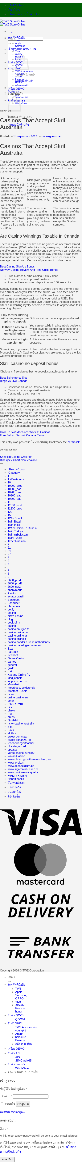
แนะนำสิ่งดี (15, 791)
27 (9, 554)
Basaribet (13, 603)
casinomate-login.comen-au (25, 645)
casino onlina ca (18, 632)
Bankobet (13, 599)
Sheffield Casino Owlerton (16, 456)
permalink (74, 442)
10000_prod (15, 485)
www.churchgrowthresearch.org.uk (29, 759)
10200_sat (14, 495)
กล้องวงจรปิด (22, 85)
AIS (17, 95)
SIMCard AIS (21, 97)
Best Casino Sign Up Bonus (17, 266)
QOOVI (20, 1019)
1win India (14, 524)
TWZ (17, 40)
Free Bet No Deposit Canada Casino (22, 435)
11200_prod (15, 508)
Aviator (12, 593)
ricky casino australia (21, 723)
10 (9, 482)
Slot (10, 726)
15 (9, 515)
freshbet (13, 655)
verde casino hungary (21, 752)
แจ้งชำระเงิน (15, 5)
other (11, 700)
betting (12, 612)
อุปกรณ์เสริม (15, 1023)
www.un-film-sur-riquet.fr (23, 772)
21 (9, 547)
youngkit (19, 74)
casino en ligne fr (18, 629)
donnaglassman (51, 136)
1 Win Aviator (16, 479)
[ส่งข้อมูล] (9, 43)
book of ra (14, 622)
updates (13, 749)
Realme (20, 1008)
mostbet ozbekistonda (21, 687)
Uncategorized (17, 746)
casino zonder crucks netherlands (29, 642)
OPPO (18, 48)
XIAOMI (19, 54)
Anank (18, 76)
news (11, 694)
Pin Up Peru (15, 704)
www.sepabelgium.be (21, 765)
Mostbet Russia (17, 690)
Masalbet (13, 684)
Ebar (11, 648)
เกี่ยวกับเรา (15, 9)
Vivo (17, 51)
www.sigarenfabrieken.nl (23, 769)
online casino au (18, 697)
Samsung (20, 46)
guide (11, 668)
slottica (12, 733)
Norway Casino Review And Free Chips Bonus (29, 269)
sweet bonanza (17, 736)
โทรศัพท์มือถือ (16, 37)
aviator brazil (15, 596)
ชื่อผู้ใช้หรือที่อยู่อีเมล (13, 1088)
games (12, 661)
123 (10, 511)
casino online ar (17, 635)
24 (9, 550)
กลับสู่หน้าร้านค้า (24, 81)
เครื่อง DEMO (16, 88)
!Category (14, 472)
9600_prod (14, 580)
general (12, 664)
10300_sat (14, 498)
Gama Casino (16, 658)
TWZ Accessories (24, 71)
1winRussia (15, 537)
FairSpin (13, 651)
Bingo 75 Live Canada (13, 380)
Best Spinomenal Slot (13, 377)
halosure (19, 79)
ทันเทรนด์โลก (16, 782)
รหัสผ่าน (6, 1096)
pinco (11, 707)
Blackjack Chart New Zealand (18, 460)
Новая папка (16, 778)
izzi (10, 671)
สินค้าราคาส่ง (16, 1064)
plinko (11, 710)
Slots (11, 730)
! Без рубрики (16, 469)
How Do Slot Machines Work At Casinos (25, 432)
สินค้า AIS (14, 92)
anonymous (15, 590)
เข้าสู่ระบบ (23, 1104)
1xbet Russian (17, 541)
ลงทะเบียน (7, 1159)
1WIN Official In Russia (22, 528)
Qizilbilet (13, 720)
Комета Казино (17, 775)
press (11, 717)
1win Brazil (14, 521)
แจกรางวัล (14, 787)
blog (10, 619)
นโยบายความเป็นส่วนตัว (23, 14)
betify (11, 609)
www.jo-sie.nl (16, 762)
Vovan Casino (16, 756)
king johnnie (15, 677)
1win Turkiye (15, 531)
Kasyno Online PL (19, 674)
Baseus (19, 82)
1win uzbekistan (18, 534)
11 (9, 502)
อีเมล (4, 1128)
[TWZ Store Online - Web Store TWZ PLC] (12, 23)
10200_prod (15, 492)
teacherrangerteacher (21, 743)
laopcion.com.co (18, 681)
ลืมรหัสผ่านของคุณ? (12, 1112)
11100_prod (15, 505)
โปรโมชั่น (14, 796)
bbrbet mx (14, 606)
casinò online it (17, 638)
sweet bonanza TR (19, 739)
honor (18, 1011)
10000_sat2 (15, 489)
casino (12, 625)
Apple (18, 43)
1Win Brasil (15, 518)
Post (10, 713)
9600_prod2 (15, 583)
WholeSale (22, 1068)
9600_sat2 (14, 586)
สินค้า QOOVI (16, 1015)
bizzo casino (15, 616)
